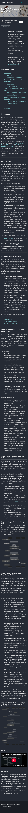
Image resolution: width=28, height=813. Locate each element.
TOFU (20, 379)
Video (5, 106)
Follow (21, 21)
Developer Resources (7, 2)
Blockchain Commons (11, 20)
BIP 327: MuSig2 (8, 238)
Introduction (7, 73)
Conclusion (7, 108)
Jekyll (18, 808)
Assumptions (10, 84)
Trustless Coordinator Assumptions (16, 101)
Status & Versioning (13, 64)
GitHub (4, 804)
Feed (10, 806)
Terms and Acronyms (12, 86)
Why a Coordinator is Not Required (16, 92)
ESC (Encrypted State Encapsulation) (14, 324)
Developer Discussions (14, 804)
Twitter (5, 806)
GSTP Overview (8, 319)
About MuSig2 (11, 75)
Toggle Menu (4, 26)
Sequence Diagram (12, 95)
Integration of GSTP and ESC (15, 77)
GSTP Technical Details (10, 321)
